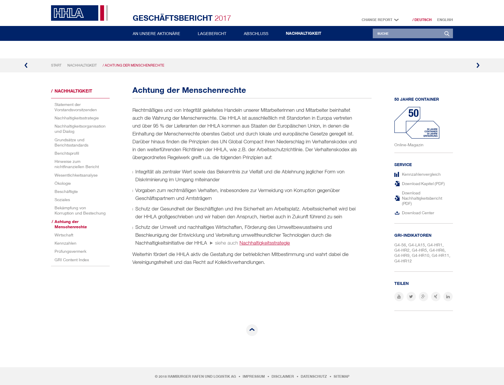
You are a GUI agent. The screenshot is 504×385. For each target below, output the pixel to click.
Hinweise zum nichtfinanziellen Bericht (77, 164)
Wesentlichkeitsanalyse (76, 175)
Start (56, 65)
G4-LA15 (416, 244)
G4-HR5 (419, 250)
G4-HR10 (420, 255)
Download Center (418, 212)
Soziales (62, 199)
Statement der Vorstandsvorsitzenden (76, 107)
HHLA (81, 13)
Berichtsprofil (67, 153)
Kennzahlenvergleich (421, 174)
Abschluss (256, 33)
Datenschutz (314, 376)
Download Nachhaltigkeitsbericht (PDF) (422, 198)
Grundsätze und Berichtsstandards (71, 142)
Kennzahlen (65, 243)
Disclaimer (283, 376)
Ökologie (63, 183)
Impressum (254, 376)
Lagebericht (212, 33)
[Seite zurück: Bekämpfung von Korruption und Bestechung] (26, 65)
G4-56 (400, 244)
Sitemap (341, 376)
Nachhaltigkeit (303, 33)
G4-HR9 (402, 255)
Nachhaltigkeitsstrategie (77, 117)
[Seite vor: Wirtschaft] (478, 65)
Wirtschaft (64, 234)
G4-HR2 (402, 250)
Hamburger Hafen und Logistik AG (202, 376)
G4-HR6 (436, 250)
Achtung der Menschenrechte (71, 224)
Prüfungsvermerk (70, 251)
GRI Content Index (72, 259)
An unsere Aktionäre (156, 33)
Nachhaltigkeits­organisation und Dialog (80, 128)
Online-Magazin (409, 144)
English (445, 20)
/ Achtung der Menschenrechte (133, 65)
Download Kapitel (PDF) (423, 183)
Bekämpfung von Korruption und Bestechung (80, 210)
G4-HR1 (434, 244)
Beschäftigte (66, 191)
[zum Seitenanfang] (252, 330)
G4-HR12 (403, 260)
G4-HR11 (440, 255)
